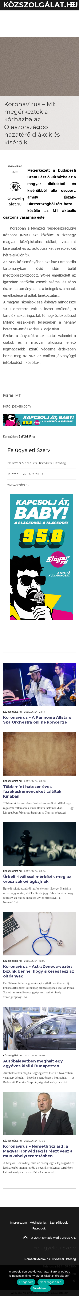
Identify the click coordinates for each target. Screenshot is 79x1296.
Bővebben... (40, 1288)
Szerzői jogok (59, 1222)
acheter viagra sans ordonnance (64, 485)
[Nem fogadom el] (74, 1280)
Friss (32, 436)
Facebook (39, 1228)
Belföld (23, 436)
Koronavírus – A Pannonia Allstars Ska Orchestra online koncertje (37, 720)
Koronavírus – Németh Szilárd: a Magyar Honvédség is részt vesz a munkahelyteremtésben (37, 1151)
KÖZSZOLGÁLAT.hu (40, 4)
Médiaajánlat (38, 1222)
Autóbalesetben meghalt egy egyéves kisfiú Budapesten (33, 1063)
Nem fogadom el (51, 1282)
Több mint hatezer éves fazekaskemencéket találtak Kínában (32, 791)
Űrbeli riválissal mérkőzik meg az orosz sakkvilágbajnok (37, 879)
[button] (71, 4)
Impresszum (18, 1222)
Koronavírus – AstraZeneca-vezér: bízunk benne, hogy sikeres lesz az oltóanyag (38, 971)
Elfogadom (26, 1282)
